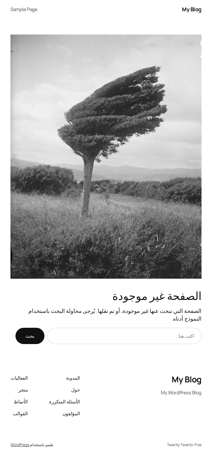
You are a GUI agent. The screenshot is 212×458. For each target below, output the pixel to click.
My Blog (192, 9)
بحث (30, 336)
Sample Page (24, 9)
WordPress (19, 444)
